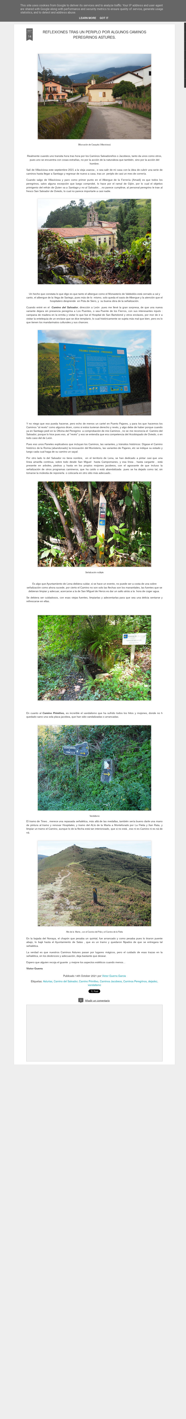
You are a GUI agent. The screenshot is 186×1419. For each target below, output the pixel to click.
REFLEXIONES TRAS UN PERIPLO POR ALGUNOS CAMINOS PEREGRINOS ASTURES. (94, 34)
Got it (104, 18)
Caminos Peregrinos (135, 981)
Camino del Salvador (66, 981)
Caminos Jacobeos (111, 981)
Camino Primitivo (88, 981)
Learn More (87, 18)
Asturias (47, 981)
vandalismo (94, 985)
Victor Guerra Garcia (114, 976)
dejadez (152, 981)
